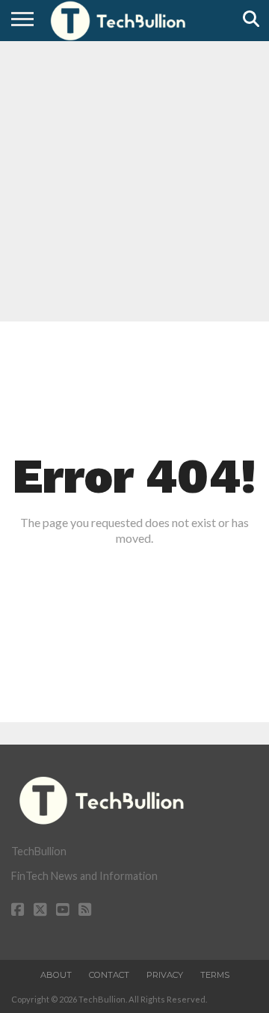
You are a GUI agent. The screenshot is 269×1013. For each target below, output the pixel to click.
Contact (109, 975)
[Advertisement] (134, 179)
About (56, 975)
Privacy (164, 975)
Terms (214, 975)
